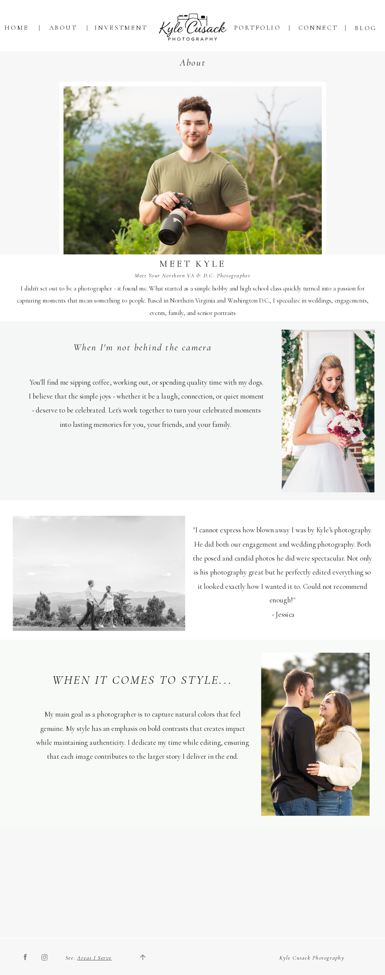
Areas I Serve (94, 957)
